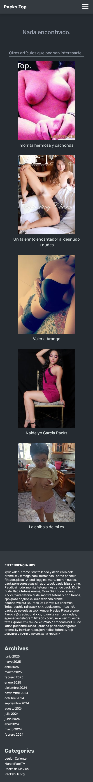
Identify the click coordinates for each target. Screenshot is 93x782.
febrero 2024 (14, 735)
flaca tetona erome (26, 591)
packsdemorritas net (59, 607)
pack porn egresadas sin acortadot (29, 584)
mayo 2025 (13, 662)
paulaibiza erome (68, 584)
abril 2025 (12, 667)
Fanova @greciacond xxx (23, 614)
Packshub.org (15, 774)
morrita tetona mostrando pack (48, 587)
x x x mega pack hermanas (34, 576)
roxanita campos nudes (59, 614)
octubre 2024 (14, 698)
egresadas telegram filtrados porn (29, 618)
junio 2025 (12, 656)
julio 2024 (12, 714)
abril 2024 (12, 724)
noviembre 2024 (16, 693)
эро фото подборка (19, 599)
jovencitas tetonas (52, 630)
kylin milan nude (26, 630)
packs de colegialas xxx (22, 610)
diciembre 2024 (16, 688)
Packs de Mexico (17, 769)
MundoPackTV (15, 764)
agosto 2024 (14, 708)
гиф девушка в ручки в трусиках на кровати (39, 632)
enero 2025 (13, 682)
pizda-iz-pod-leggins (31, 580)
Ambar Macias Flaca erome (59, 610)
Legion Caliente (16, 758)
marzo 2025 (13, 672)
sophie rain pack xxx (28, 607)
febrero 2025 (14, 677)
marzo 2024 (13, 729)
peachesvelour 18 (17, 603)
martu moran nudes (62, 580)
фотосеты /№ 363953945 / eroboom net (42, 622)
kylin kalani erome (17, 572)
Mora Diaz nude (53, 591)
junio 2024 (12, 719)
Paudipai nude (15, 587)
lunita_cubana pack (42, 626)
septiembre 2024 (17, 703)
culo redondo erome (48, 599)
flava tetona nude (27, 595)
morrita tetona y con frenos (60, 595)
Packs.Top (15, 7)
